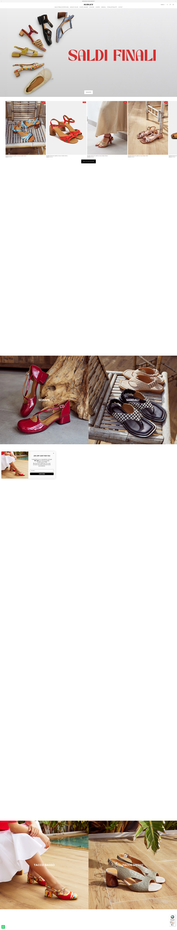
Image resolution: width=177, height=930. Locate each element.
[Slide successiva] (169, 129)
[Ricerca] (167, 4)
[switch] (172, 925)
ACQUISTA (88, 92)
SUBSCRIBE (42, 474)
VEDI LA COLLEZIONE (88, 161)
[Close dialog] (53, 453)
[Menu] (175, 915)
